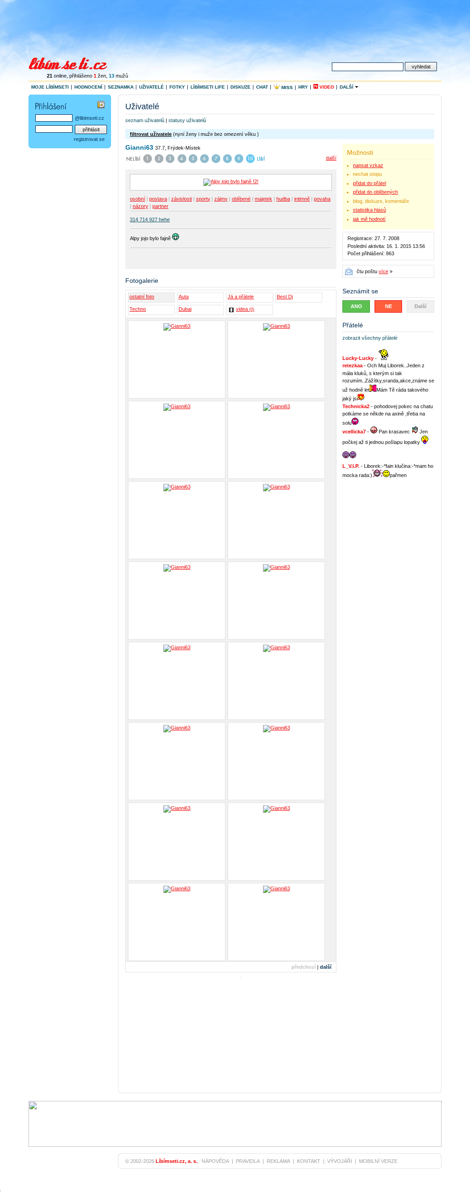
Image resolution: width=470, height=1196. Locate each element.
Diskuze (240, 87)
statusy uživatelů (187, 120)
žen (100, 76)
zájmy (221, 199)
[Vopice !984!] (176, 601)
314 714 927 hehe (150, 219)
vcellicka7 (354, 431)
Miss (286, 87)
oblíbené (241, 199)
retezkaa (352, 365)
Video (326, 87)
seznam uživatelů (144, 120)
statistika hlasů (369, 210)
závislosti (181, 199)
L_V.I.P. (350, 466)
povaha (322, 199)
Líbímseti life (207, 87)
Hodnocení (88, 87)
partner (160, 206)
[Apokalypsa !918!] (176, 761)
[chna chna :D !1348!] (176, 842)
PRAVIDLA (248, 1161)
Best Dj (285, 296)
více (383, 271)
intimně (302, 199)
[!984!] (276, 761)
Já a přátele (241, 296)
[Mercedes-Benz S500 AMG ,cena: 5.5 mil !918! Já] (176, 681)
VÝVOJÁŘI (339, 1161)
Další (347, 87)
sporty (203, 199)
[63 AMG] (276, 922)
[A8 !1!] (176, 359)
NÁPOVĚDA (215, 1161)
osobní (137, 199)
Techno (137, 309)
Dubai (185, 309)
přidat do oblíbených (375, 192)
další (331, 158)
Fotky (177, 87)
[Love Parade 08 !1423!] (276, 359)
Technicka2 (355, 406)
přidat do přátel (369, 183)
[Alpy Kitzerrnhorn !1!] (176, 440)
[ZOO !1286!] (276, 601)
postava (158, 199)
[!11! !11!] (176, 922)
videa (245, 309)
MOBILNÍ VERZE (378, 1161)
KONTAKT (308, 1161)
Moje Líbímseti (50, 87)
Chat (262, 87)
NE (388, 306)
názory (140, 206)
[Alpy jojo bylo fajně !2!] (276, 440)
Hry (303, 87)
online (57, 76)
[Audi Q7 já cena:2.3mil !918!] (276, 681)
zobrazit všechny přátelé (369, 338)
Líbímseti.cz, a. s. (176, 1161)
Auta (184, 296)
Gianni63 (139, 147)
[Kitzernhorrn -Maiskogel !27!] (176, 520)
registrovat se (89, 139)
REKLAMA (278, 1161)
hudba (283, 199)
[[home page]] (73, 62)
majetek (263, 199)
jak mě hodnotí (369, 219)
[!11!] (276, 842)
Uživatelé (151, 87)
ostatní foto (141, 296)
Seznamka (121, 87)
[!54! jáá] (276, 520)
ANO (356, 306)
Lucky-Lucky (358, 358)
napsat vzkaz (368, 165)
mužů (118, 76)
